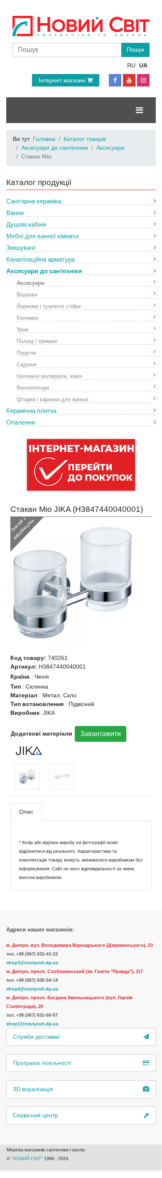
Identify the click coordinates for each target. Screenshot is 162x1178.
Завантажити (100, 733)
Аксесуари (30, 282)
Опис (26, 811)
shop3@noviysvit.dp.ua (32, 962)
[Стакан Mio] (72, 581)
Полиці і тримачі (37, 341)
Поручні (26, 352)
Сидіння (27, 364)
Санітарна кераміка (33, 201)
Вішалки (27, 294)
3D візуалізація (33, 1089)
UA (143, 65)
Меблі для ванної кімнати (42, 236)
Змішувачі (20, 247)
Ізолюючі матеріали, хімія (49, 376)
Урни (22, 329)
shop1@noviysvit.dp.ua (32, 1023)
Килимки (27, 317)
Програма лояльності (42, 1062)
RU (131, 65)
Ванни (15, 212)
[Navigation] (139, 110)
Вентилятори (33, 387)
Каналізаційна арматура (40, 259)
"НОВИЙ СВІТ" (27, 1158)
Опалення (20, 422)
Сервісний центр (35, 1115)
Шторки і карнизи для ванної (52, 399)
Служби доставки (36, 1036)
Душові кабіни (26, 224)
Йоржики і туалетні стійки (49, 306)
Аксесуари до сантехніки (44, 270)
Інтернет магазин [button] (63, 80)
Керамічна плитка (31, 410)
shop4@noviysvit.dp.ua (32, 988)
